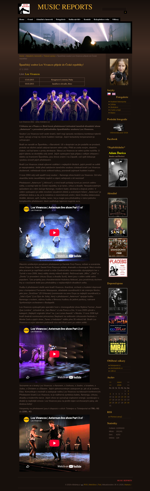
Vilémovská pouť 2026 (119, 133)
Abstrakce (114, 107)
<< (110, 382)
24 (110, 403)
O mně (30, 19)
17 (110, 400)
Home (21, 19)
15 (125, 397)
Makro (112, 113)
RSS (86, 485)
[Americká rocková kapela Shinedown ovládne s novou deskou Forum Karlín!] (118, 256)
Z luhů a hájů (115, 110)
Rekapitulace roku (101, 19)
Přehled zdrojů (116, 417)
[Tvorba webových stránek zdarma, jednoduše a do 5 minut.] (82, 485)
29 (125, 403)
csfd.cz (113, 371)
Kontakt (87, 19)
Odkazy (115, 19)
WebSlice (93, 485)
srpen (119, 382)
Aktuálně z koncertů (44, 19)
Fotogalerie (60, 19)
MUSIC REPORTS (65, 6)
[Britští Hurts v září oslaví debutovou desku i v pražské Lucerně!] (118, 314)
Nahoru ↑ (128, 485)
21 (122, 400)
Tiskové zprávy (49, 56)
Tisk (99, 485)
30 (128, 403)
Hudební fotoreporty (118, 102)
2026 (119, 385)
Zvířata (113, 104)
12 (116, 397)
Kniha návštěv (75, 19)
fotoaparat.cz (115, 365)
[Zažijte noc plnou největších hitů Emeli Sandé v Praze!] (118, 236)
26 (116, 403)
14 (122, 397)
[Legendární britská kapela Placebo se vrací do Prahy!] (118, 276)
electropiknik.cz (116, 368)
